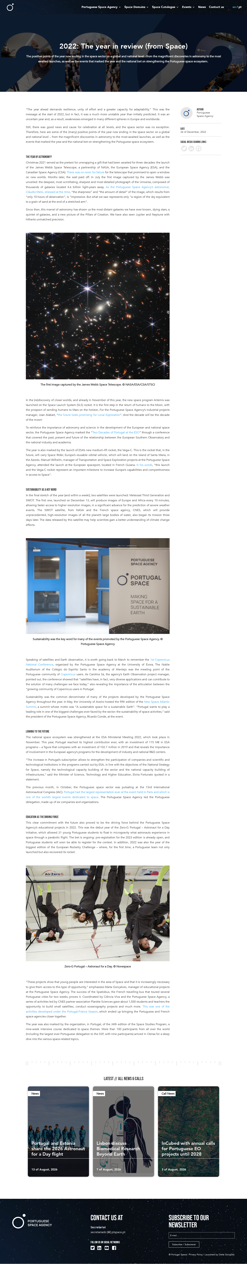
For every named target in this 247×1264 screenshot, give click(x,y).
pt (240, 7)
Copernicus (68, 674)
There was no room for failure (85, 172)
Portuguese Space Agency (100, 7)
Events (186, 7)
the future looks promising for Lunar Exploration (89, 415)
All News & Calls (130, 1078)
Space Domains (134, 7)
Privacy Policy (196, 1254)
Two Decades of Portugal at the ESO (115, 432)
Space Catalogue (163, 7)
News (202, 7)
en (234, 7)
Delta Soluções (227, 1254)
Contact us (216, 7)
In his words (144, 465)
